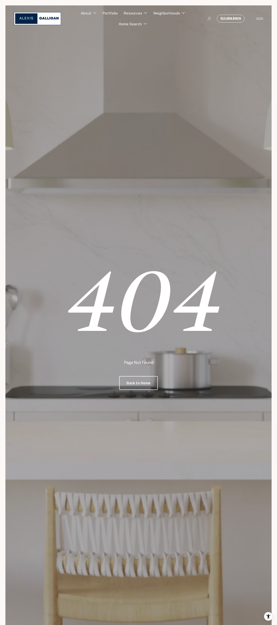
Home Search (130, 24)
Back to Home (138, 383)
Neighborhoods (166, 13)
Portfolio (110, 13)
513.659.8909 (231, 18)
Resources (133, 13)
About (86, 13)
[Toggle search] (209, 18)
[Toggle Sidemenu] (259, 18)
